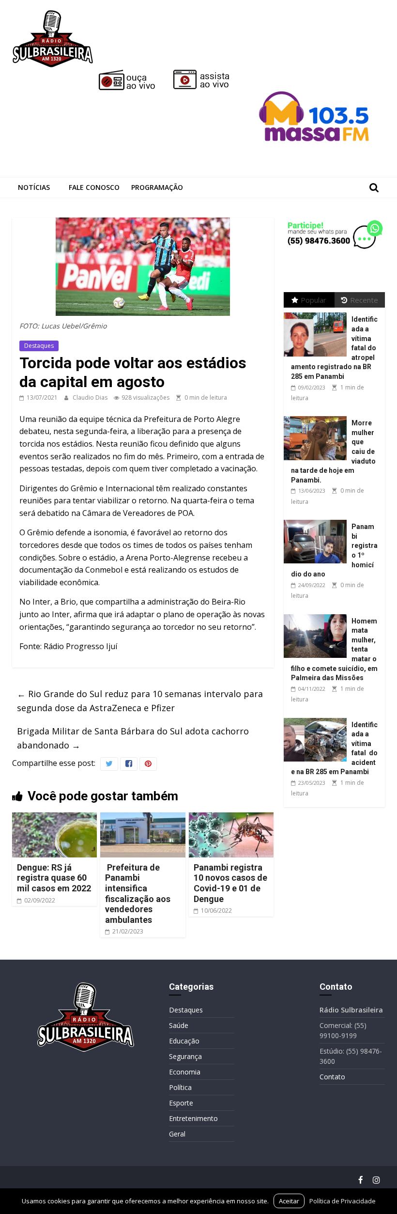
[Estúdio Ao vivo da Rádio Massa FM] (315, 73)
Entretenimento (193, 1118)
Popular (313, 300)
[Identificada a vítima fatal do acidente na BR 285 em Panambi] (317, 718)
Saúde (178, 1025)
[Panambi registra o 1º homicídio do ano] (317, 520)
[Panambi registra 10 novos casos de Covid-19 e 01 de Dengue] (231, 818)
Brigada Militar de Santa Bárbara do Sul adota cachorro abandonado (133, 738)
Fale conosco (94, 187)
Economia (184, 1071)
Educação (184, 1040)
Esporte (181, 1102)
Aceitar (289, 1201)
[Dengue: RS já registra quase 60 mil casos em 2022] (54, 818)
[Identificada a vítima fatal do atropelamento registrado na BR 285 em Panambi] (317, 312)
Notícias (34, 187)
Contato (332, 1076)
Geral (177, 1133)
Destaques (39, 346)
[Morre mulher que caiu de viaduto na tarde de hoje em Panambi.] (317, 416)
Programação (157, 187)
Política (180, 1087)
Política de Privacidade (342, 1201)
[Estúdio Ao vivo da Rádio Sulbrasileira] (208, 73)
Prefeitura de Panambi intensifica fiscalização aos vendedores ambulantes (137, 893)
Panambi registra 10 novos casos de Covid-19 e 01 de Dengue (230, 883)
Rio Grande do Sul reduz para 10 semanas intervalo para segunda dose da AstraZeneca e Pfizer (140, 701)
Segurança (185, 1056)
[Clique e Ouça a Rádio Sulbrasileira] (133, 73)
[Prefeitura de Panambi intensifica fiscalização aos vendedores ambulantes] (142, 818)
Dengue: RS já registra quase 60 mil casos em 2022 (54, 877)
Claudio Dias (91, 397)
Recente (364, 300)
